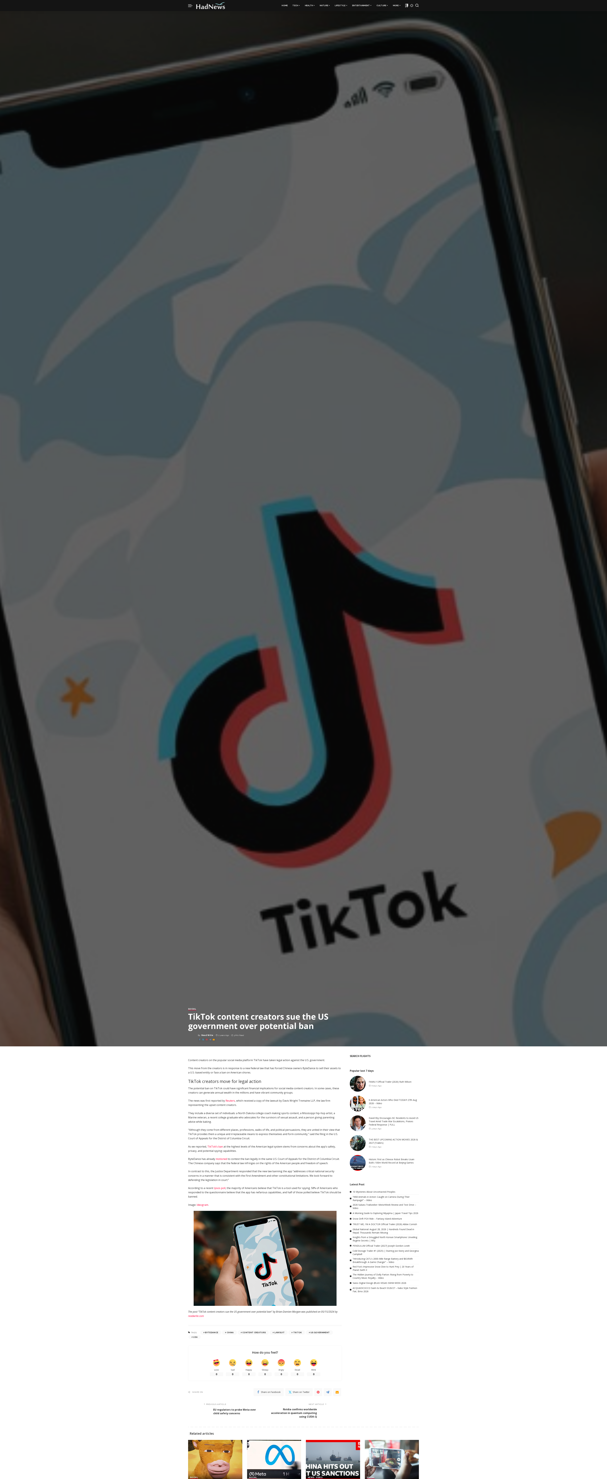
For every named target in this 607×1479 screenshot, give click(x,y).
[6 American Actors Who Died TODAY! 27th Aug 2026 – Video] (358, 1103)
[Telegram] (210, 1040)
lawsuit (279, 1332)
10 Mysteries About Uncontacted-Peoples (374, 1191)
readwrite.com (196, 1316)
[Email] (213, 1040)
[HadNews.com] (211, 5)
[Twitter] (203, 1040)
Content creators (254, 1332)
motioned (221, 1159)
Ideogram (202, 1205)
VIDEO (319, 1477)
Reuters (230, 1100)
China (230, 1332)
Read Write (207, 1035)
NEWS (311, 1477)
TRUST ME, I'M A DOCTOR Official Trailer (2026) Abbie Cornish (385, 1224)
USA (195, 1337)
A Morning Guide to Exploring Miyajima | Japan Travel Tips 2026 (385, 1213)
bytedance (211, 1332)
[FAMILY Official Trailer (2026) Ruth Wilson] (358, 1084)
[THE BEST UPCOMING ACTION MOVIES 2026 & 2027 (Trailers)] (358, 1143)
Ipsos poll (219, 1188)
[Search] (417, 5)
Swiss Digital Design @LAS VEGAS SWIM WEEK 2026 (379, 1282)
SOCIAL (192, 1009)
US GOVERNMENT (320, 1332)
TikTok (297, 1332)
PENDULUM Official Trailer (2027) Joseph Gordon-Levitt (381, 1245)
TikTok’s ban (215, 1146)
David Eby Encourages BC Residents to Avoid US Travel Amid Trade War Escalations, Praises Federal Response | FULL (393, 1121)
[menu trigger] (192, 5)
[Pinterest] (206, 1040)
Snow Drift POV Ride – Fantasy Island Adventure (377, 1218)
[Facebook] (199, 1040)
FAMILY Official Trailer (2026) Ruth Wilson (390, 1081)
